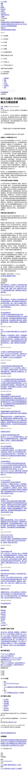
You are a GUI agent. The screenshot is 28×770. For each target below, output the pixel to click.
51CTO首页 (4, 1)
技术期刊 (6, 85)
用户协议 (6, 708)
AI (1, 297)
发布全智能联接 (10, 435)
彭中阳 (9, 603)
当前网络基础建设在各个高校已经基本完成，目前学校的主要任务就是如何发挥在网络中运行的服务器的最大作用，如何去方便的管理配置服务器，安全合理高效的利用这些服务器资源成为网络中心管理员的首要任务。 (14, 401)
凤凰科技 (18, 740)
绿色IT (8, 431)
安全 (2, 394)
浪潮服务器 (4, 411)
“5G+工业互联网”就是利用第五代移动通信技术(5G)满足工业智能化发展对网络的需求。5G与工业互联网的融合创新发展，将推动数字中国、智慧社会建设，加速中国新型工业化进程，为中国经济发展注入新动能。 (14, 384)
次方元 (17, 745)
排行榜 (10, 22)
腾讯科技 (8, 740)
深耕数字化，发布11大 (14, 284)
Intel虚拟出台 (7, 448)
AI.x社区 (18, 764)
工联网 (10, 743)
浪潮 (2, 431)
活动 (5, 87)
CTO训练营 (21, 692)
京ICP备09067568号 (11, 722)
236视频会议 (20, 743)
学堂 (2, 5)
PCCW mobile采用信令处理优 (13, 463)
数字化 (9, 312)
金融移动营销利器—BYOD (13, 520)
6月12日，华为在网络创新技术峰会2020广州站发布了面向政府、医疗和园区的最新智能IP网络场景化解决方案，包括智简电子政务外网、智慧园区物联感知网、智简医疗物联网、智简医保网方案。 (14, 320)
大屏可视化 (6, 570)
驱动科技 (23, 740)
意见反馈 (6, 705)
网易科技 (13, 740)
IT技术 (2, 26)
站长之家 (15, 741)
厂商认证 (24, 24)
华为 (2, 276)
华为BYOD (4, 535)
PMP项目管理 (8, 26)
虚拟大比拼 (7, 537)
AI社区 (6, 83)
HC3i (13, 683)
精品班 (2, 7)
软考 (10, 24)
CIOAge (10, 683)
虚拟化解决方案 (16, 411)
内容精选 (6, 78)
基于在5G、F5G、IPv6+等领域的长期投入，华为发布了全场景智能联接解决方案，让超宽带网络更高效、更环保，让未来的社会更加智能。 (14, 438)
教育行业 (9, 411)
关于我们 (6, 699)
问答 (7, 29)
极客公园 (14, 743)
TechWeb (6, 741)
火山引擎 (21, 745)
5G (4, 394)
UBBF (4, 446)
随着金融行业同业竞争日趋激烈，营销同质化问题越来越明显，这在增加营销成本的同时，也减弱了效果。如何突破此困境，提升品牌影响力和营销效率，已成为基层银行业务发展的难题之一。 (14, 525)
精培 (11, 692)
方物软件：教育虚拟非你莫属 (13, 501)
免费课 (2, 11)
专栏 (12, 29)
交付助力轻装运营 (11, 482)
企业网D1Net (7, 745)
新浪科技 (3, 740)
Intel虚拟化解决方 (5, 461)
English (5, 706)
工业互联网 (8, 394)
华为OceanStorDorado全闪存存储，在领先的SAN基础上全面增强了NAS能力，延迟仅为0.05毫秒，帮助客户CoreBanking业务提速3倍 (14, 355)
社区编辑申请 (4, 92)
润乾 (2, 570)
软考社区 (3, 9)
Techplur (17, 683)
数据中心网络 (12, 276)
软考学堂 (21, 22)
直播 (14, 29)
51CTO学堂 (7, 692)
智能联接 (8, 446)
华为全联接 (4, 312)
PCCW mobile (4, 480)
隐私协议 (6, 710)
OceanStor (3, 362)
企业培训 (3, 13)
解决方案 (5, 276)
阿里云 (2, 588)
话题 (5, 82)
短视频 (14, 22)
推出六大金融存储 (11, 351)
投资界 (13, 745)
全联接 (5, 603)
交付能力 (3, 499)
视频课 (2, 22)
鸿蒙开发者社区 (5, 14)
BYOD (8, 535)
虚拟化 (5, 431)
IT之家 (6, 743)
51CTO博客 (7, 687)
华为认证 (19, 24)
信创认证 (14, 24)
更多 (8, 650)
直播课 (17, 22)
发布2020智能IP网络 (12, 314)
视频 (5, 80)
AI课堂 (2, 16)
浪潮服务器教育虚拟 (11, 396)
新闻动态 (6, 701)
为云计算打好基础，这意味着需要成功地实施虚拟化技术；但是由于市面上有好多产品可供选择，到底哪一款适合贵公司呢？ (14, 540)
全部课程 (3, 24)
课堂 (9, 29)
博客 (2, 3)
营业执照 (3, 733)
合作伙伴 (6, 588)
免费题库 (14, 26)
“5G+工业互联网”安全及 (13, 379)
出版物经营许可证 (11, 733)
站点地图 (6, 703)
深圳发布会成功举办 (12, 366)
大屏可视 (6, 551)
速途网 (19, 741)
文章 (2, 29)
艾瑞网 (11, 741)
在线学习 (3, 28)
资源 (4, 29)
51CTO (6, 683)
